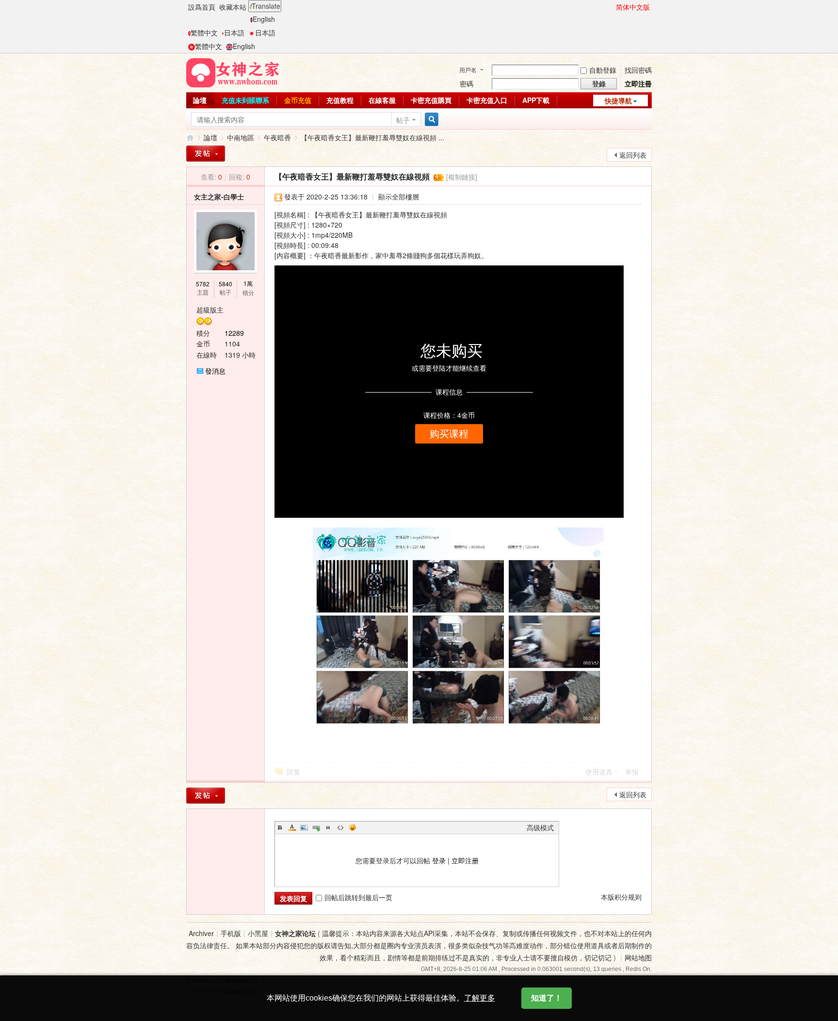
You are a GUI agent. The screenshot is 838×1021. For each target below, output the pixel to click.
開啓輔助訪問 (611, 6)
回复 (293, 771)
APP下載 (535, 100)
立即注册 (465, 860)
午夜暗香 (277, 137)
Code (340, 827)
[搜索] (430, 119)
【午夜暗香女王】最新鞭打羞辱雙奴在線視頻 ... (372, 137)
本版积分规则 (621, 897)
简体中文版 (633, 7)
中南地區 (240, 137)
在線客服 (382, 100)
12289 (234, 333)
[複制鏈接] (461, 176)
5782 (203, 284)
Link (316, 827)
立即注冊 (638, 83)
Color (292, 827)
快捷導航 (618, 100)
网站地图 (638, 957)
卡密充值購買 (431, 100)
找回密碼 (638, 70)
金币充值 (297, 100)
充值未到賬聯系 (245, 100)
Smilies (352, 827)
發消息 (215, 371)
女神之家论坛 (295, 933)
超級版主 (210, 309)
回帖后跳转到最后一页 (358, 897)
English (264, 19)
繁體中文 (204, 32)
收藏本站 (232, 7)
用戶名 (468, 70)
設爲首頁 (201, 7)
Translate (266, 6)
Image (304, 827)
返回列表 (632, 155)
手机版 (231, 933)
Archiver (201, 933)
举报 (632, 771)
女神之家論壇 (190, 138)
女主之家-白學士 (219, 196)
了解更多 (479, 998)
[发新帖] (205, 796)
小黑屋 (258, 933)
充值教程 (340, 100)
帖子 (403, 120)
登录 (439, 860)
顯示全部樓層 (398, 196)
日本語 (234, 32)
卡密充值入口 (487, 100)
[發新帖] (205, 154)
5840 (225, 284)
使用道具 (598, 771)
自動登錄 (602, 70)
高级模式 (540, 827)
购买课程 (449, 433)
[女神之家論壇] (232, 72)
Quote (328, 827)
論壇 (200, 100)
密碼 (466, 83)
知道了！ (546, 998)
